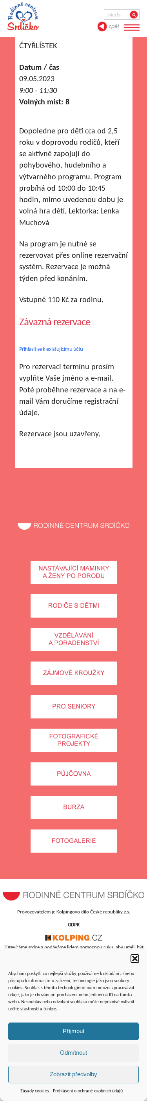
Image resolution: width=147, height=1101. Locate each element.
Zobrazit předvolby (73, 1074)
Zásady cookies (34, 1091)
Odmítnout (73, 1052)
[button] (135, 958)
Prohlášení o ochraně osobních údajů (88, 1091)
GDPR (74, 925)
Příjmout (73, 1031)
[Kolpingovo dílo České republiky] (73, 939)
